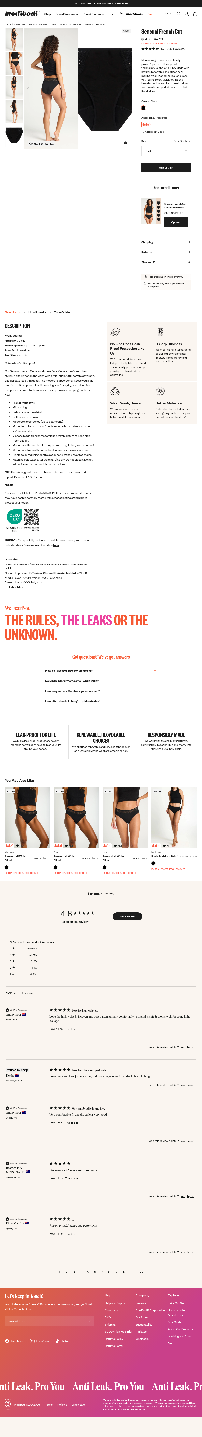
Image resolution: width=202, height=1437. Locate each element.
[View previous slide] (28, 88)
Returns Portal (114, 1346)
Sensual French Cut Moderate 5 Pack (175, 205)
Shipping (110, 1324)
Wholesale (142, 1339)
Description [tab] (13, 312)
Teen (112, 14)
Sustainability (144, 1324)
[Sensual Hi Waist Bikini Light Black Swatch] (104, 867)
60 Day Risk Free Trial (118, 1331)
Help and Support (116, 1303)
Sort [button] (9, 993)
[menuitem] (134, 14)
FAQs (29, 477)
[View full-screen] (126, 143)
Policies (62, 1404)
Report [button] (190, 1047)
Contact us (112, 1310)
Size (143, 140)
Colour (145, 101)
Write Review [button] (127, 916)
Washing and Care (179, 1336)
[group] (81, 913)
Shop (47, 14)
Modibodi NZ (22, 1404)
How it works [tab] (37, 312)
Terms (49, 1404)
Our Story (142, 1317)
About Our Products (180, 1329)
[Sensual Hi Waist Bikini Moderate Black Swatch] (6, 867)
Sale (150, 14)
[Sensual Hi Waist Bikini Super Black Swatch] (55, 867)
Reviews (141, 1303)
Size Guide (174, 1322)
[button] (59, 1272)
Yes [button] (183, 1047)
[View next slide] (127, 88)
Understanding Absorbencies (177, 1312)
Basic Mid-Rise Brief (164, 856)
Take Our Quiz (177, 1303)
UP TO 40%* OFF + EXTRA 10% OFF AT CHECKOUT (101, 3)
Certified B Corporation (150, 1310)
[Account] (186, 14)
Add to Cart (166, 167)
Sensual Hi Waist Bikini (16, 858)
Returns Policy (114, 1339)
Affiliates (141, 1331)
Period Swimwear (93, 14)
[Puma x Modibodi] (134, 14)
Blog (170, 1343)
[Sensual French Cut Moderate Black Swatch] (143, 108)
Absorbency (148, 117)
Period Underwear (67, 14)
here (56, 545)
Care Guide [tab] (62, 312)
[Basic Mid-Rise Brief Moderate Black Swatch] (153, 863)
